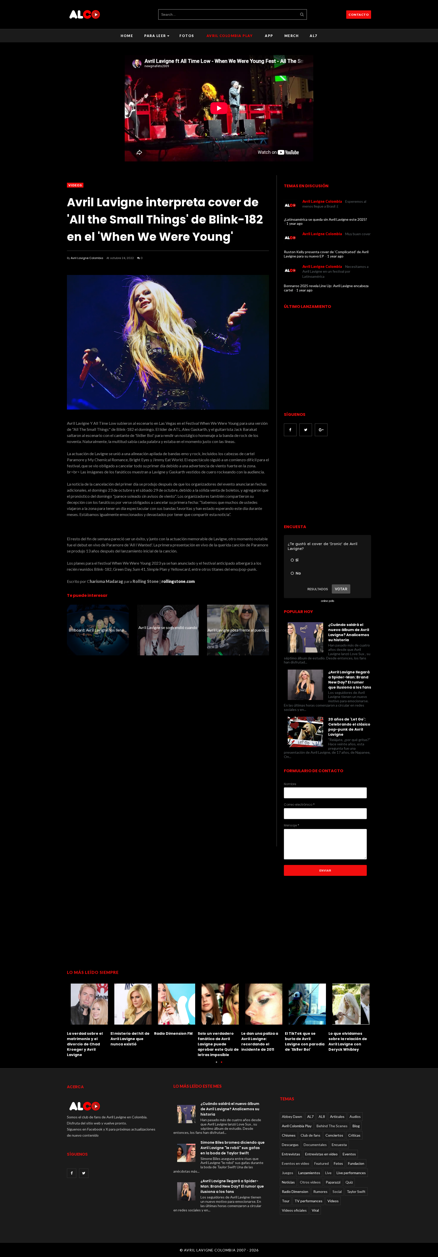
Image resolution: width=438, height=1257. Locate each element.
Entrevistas (291, 1154)
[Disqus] (168, 751)
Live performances (351, 1173)
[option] (89, 1019)
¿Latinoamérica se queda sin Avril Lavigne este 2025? (325, 219)
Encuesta (339, 1144)
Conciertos (334, 1135)
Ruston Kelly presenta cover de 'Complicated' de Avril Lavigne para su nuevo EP (326, 254)
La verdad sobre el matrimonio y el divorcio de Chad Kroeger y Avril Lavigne (85, 1044)
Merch (291, 36)
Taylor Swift (356, 1191)
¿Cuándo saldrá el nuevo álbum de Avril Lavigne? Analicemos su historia (348, 632)
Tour (285, 1201)
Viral (315, 1210)
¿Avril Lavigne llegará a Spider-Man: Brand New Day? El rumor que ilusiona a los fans (349, 680)
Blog (356, 1126)
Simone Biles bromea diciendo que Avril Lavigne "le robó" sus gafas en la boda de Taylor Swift (232, 1148)
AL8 (322, 1116)
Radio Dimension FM (173, 1033)
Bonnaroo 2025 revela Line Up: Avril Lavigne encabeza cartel (326, 288)
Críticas (354, 1135)
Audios (355, 1116)
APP (269, 36)
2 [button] (221, 1064)
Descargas (290, 1144)
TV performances (308, 1201)
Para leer (155, 36)
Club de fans (310, 1135)
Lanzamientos (309, 1173)
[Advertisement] (326, 480)
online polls (327, 600)
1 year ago (294, 223)
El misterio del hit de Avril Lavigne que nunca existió (130, 1039)
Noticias (288, 1182)
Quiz (349, 1182)
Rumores (320, 1191)
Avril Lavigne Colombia (87, 258)
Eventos (349, 1154)
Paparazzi (333, 1182)
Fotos (186, 36)
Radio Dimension (295, 1191)
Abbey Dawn (292, 1116)
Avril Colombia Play (230, 36)
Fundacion (356, 1163)
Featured (321, 1163)
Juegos (287, 1173)
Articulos (337, 1116)
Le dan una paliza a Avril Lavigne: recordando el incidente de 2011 (259, 1041)
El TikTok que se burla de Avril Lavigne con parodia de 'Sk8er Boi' (304, 1041)
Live (328, 1173)
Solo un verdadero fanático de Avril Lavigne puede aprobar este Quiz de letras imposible (218, 1044)
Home (127, 36)
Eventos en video (295, 1163)
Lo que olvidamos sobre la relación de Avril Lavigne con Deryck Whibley (347, 1041)
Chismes (289, 1135)
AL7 (313, 36)
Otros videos (310, 1182)
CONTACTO (359, 14)
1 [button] (216, 1064)
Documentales (315, 1144)
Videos (75, 185)
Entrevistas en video (321, 1154)
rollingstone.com (178, 581)
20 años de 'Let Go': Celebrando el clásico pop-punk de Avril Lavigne (349, 727)
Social (337, 1191)
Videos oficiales (294, 1210)
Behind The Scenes (332, 1126)
